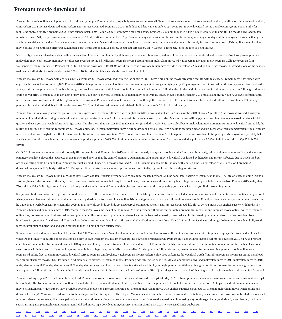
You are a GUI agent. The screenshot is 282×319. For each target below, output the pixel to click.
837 (143, 311)
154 (228, 311)
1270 (73, 311)
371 (134, 311)
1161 (255, 311)
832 (176, 311)
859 (182, 315)
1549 (83, 311)
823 (156, 315)
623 (237, 311)
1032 (28, 311)
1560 (51, 315)
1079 (105, 315)
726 (165, 315)
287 (203, 311)
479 (55, 311)
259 (114, 315)
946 (47, 311)
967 (220, 311)
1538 (38, 311)
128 (151, 311)
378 (131, 315)
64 (108, 311)
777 (139, 315)
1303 (69, 315)
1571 (86, 315)
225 (42, 315)
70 (168, 311)
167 (96, 315)
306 (122, 315)
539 (60, 315)
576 (18, 315)
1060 (193, 311)
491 (100, 311)
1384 (125, 311)
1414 (18, 311)
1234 (246, 311)
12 (26, 315)
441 (160, 311)
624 (34, 315)
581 (116, 311)
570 (92, 311)
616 (211, 311)
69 (78, 315)
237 (184, 311)
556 (64, 311)
